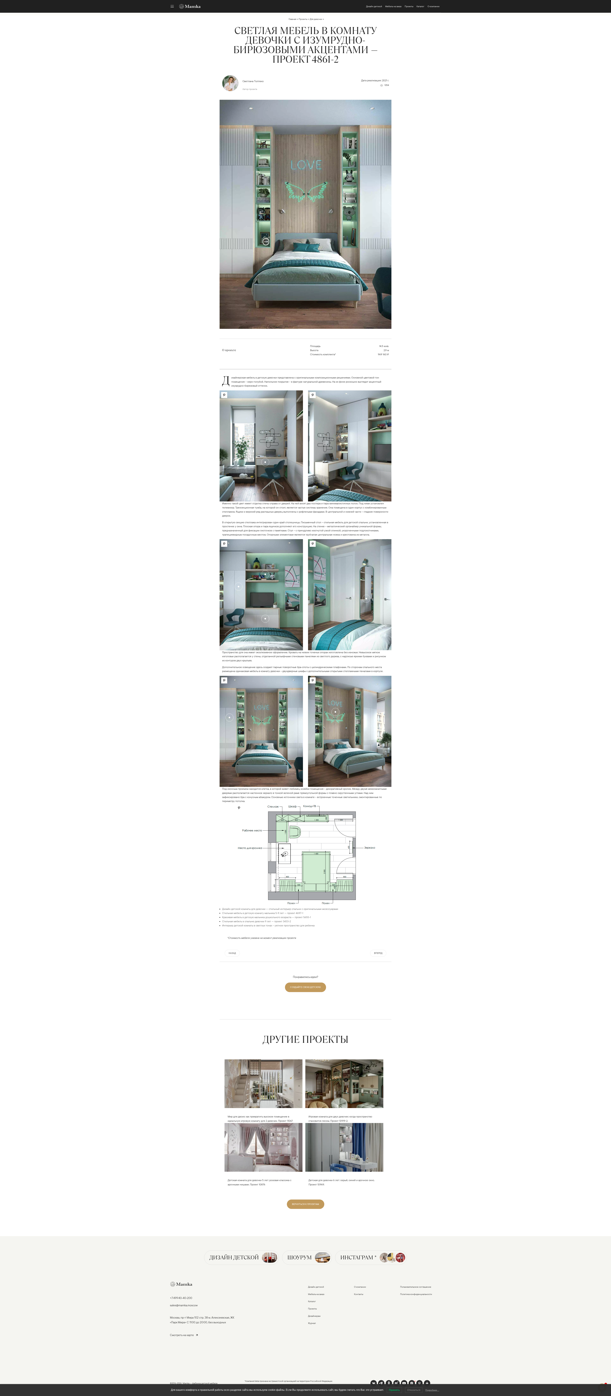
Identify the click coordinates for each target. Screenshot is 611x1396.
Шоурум (299, 1257)
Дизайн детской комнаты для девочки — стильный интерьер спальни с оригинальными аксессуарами (280, 908)
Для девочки (316, 19)
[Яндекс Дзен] (427, 1383)
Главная (292, 19)
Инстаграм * (358, 1257)
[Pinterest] (419, 1383)
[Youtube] (396, 1383)
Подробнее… (432, 1390)
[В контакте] (373, 1383)
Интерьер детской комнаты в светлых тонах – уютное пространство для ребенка (268, 925)
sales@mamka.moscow (184, 1305)
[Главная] (188, 6)
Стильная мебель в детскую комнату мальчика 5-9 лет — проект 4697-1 (262, 913)
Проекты (303, 19)
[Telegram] (381, 1383)
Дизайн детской (234, 1257)
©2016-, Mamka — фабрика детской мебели (194, 1383)
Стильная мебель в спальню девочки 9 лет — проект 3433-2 (256, 921)
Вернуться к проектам (305, 1204)
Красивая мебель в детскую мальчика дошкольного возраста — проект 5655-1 (266, 917)
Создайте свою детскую (305, 987)
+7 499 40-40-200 (181, 1298)
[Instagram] (412, 1383)
